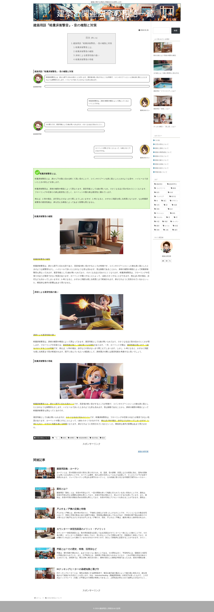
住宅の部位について (43, 438)
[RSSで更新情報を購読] (170, 260)
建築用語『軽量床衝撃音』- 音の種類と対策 (92, 43)
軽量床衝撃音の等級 (84, 59)
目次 (88, 37)
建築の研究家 (166, 256)
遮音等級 (95, 438)
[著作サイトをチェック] (163, 260)
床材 (64, 438)
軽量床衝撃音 (83, 438)
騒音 (103, 438)
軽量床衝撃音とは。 (84, 47)
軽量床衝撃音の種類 (84, 51)
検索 (175, 30)
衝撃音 (72, 438)
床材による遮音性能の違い (87, 55)
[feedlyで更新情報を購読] (166, 260)
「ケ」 (56, 438)
